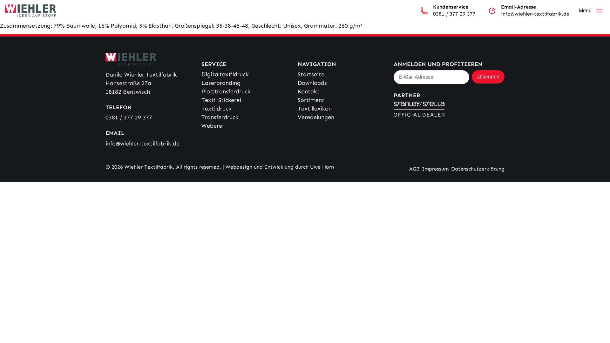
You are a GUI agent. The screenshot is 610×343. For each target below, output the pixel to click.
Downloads (312, 82)
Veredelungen (316, 117)
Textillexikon (315, 108)
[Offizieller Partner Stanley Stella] (449, 109)
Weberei (212, 125)
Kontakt (309, 91)
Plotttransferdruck (226, 91)
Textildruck (216, 108)
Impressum (435, 169)
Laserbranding (221, 82)
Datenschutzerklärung (478, 169)
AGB (414, 169)
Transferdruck (220, 117)
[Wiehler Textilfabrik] (30, 10)
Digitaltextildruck (225, 74)
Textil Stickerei (221, 100)
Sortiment (311, 100)
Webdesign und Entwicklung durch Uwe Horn (280, 167)
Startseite (311, 74)
